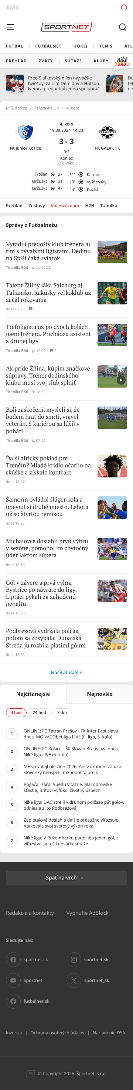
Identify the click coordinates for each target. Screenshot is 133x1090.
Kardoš (93, 174)
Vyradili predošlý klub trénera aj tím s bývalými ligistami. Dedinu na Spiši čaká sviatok (48, 251)
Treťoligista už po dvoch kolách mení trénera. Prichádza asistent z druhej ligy (48, 334)
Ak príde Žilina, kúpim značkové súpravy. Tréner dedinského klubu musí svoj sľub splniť (48, 375)
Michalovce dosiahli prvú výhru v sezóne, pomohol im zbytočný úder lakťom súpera (47, 548)
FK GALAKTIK (107, 148)
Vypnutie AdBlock (87, 912)
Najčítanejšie (33, 694)
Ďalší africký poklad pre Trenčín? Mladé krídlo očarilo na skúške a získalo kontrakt (48, 465)
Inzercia (14, 1032)
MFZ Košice (16, 108)
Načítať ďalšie (66, 672)
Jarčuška (40, 181)
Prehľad (14, 205)
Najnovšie (99, 694)
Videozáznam (65, 205)
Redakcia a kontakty (30, 912)
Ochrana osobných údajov (57, 1032)
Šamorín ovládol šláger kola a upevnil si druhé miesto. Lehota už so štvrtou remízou (47, 507)
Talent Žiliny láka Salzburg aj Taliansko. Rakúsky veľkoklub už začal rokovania (48, 292)
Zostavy (36, 205)
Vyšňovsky (96, 182)
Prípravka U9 (47, 108)
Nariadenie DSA (109, 1032)
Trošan (41, 174)
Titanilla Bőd (17, 267)
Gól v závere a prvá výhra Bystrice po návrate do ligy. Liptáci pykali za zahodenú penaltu (41, 594)
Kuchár (93, 189)
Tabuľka (108, 205)
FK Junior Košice (25, 148)
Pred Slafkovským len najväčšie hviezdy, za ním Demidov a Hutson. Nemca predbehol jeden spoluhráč (64, 83)
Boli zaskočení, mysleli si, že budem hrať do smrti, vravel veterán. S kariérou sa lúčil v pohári (43, 421)
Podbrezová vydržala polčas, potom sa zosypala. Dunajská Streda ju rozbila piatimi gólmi (46, 638)
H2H (90, 205)
